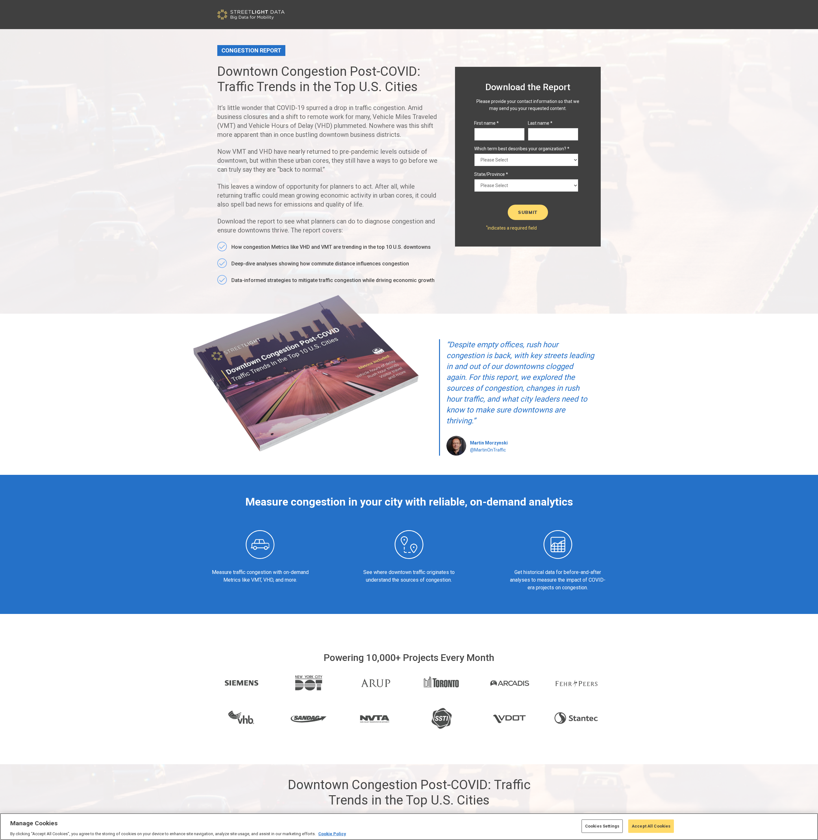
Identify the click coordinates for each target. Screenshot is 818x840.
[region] (409, 826)
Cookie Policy (332, 833)
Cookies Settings (602, 825)
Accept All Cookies (651, 825)
